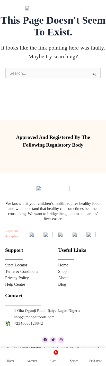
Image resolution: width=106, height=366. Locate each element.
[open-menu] (88, 8)
